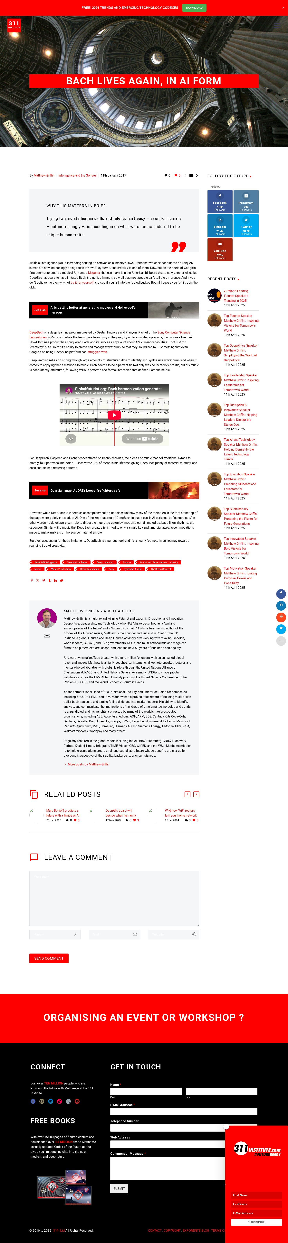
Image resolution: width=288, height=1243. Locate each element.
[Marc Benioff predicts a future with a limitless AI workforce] (37, 815)
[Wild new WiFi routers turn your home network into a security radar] (156, 815)
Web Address (120, 1137)
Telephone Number (124, 1121)
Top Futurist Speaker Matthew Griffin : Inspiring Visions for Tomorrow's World (241, 323)
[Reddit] (61, 580)
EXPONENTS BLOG (196, 1230)
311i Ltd (59, 1230)
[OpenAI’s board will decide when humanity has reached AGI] (97, 815)
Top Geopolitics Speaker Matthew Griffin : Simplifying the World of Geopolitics (241, 353)
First (112, 1097)
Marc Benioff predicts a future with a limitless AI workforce (63, 815)
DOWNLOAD (194, 7)
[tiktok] (59, 1101)
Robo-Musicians (89, 569)
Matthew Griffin (44, 175)
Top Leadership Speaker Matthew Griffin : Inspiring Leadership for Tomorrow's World (241, 382)
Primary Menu (277, 25)
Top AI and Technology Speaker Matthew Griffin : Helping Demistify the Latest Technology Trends (241, 449)
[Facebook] (32, 580)
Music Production (61, 569)
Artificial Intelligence (45, 562)
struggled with (97, 352)
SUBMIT (119, 1189)
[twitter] (68, 1101)
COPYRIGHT (172, 1230)
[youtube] (77, 1101)
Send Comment (49, 958)
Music (37, 569)
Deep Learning (105, 562)
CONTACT (155, 1230)
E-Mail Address (122, 1105)
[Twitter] (37, 580)
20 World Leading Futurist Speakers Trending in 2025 (236, 296)
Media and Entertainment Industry (159, 562)
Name (115, 1085)
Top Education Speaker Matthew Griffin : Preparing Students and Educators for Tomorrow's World (240, 484)
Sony (111, 569)
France (127, 562)
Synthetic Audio (133, 569)
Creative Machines (77, 562)
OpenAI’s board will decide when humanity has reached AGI (121, 815)
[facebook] (33, 1101)
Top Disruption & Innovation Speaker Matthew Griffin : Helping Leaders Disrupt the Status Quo (240, 414)
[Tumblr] (49, 580)
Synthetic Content (161, 569)
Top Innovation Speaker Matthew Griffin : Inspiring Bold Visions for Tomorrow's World (241, 546)
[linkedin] (50, 1101)
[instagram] (41, 1101)
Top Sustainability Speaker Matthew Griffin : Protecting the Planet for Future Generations (241, 516)
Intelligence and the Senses (77, 175)
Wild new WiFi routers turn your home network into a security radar (181, 815)
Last (188, 1097)
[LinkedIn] (55, 580)
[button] (187, 794)
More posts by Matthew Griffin (88, 764)
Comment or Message (128, 1154)
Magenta (94, 273)
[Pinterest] (43, 580)
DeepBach (36, 332)
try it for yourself (82, 282)
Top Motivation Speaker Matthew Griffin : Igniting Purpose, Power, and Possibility (240, 576)
